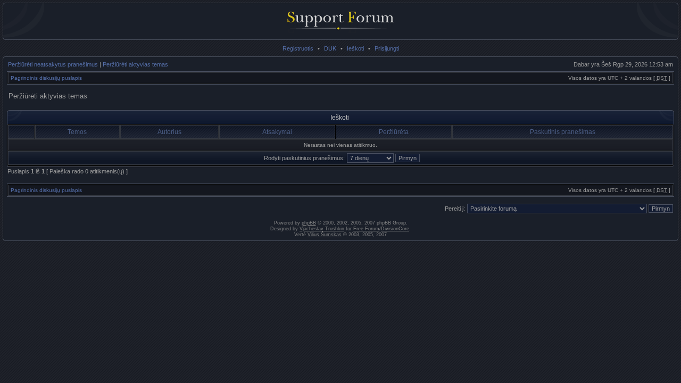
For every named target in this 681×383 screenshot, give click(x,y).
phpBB (309, 223)
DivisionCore (395, 228)
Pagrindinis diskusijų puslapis (46, 78)
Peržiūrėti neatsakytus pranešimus (53, 64)
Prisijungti (387, 48)
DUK (330, 48)
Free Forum (366, 228)
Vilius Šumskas (325, 234)
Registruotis (298, 48)
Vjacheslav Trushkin (322, 228)
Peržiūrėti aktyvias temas (135, 64)
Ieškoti (355, 48)
